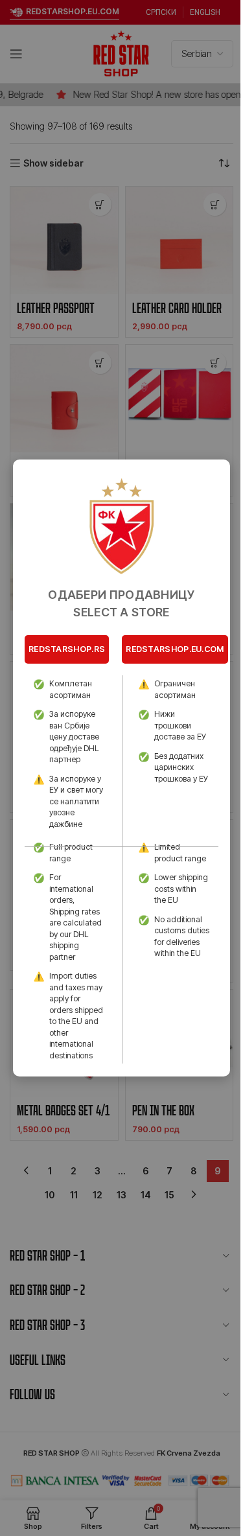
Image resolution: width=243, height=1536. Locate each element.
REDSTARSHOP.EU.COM (175, 649)
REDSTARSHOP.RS (67, 649)
